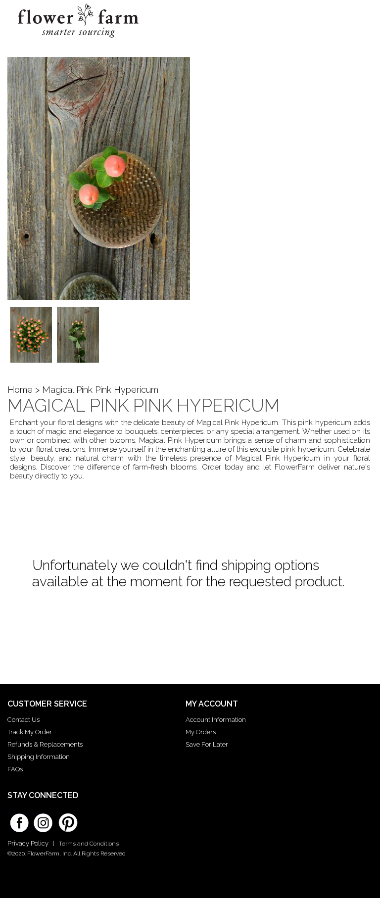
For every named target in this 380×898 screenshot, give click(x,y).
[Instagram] (43, 819)
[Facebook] (19, 819)
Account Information (216, 719)
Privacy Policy (27, 843)
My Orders (201, 732)
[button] (356, 17)
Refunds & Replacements (45, 744)
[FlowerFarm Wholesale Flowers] (78, 41)
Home (20, 389)
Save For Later (207, 744)
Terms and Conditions (89, 843)
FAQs (15, 769)
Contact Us (23, 719)
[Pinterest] (66, 817)
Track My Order (29, 732)
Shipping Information (38, 756)
